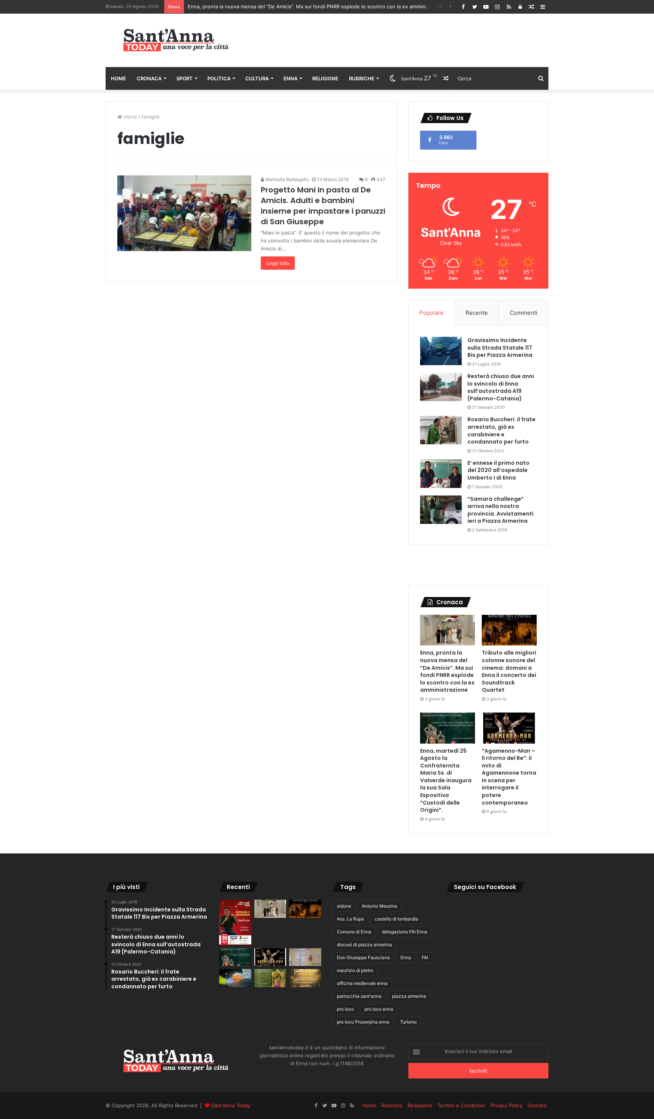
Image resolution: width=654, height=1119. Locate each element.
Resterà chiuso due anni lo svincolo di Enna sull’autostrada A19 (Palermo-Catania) (500, 387)
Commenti (523, 312)
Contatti (537, 1105)
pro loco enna (378, 1009)
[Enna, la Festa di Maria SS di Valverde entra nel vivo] (270, 978)
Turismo (408, 1022)
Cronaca (149, 78)
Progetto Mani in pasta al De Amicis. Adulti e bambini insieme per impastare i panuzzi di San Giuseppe (323, 205)
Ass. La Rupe (350, 919)
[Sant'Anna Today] (176, 40)
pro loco (345, 1009)
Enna (290, 78)
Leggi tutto (277, 263)
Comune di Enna (354, 932)
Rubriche (361, 78)
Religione (325, 78)
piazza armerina (409, 996)
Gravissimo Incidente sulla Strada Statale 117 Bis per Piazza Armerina (500, 347)
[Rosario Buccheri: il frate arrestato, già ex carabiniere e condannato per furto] (441, 430)
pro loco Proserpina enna (363, 1022)
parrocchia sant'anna (359, 996)
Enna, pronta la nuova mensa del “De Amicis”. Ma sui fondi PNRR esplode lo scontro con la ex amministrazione (318, 6)
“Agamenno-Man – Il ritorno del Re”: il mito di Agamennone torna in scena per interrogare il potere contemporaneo (509, 776)
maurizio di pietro (355, 970)
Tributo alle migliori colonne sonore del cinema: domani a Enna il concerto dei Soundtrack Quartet (509, 671)
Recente (477, 312)
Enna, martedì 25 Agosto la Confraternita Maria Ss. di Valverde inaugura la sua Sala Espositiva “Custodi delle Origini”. (446, 780)
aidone (344, 906)
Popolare (431, 312)
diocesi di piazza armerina (364, 944)
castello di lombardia (396, 919)
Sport (184, 78)
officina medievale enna (362, 983)
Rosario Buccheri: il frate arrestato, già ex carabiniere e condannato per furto (501, 430)
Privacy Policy (506, 1105)
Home (118, 78)
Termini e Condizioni (461, 1105)
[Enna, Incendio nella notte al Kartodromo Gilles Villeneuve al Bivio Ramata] (235, 978)
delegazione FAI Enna (404, 932)
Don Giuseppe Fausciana (363, 957)
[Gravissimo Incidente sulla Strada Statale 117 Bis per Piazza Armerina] (441, 351)
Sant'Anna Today (230, 1105)
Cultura (257, 78)
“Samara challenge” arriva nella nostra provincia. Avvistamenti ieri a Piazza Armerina (500, 510)
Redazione (420, 1105)
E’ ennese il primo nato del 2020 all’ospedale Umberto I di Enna (498, 470)
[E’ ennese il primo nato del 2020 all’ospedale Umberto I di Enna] (441, 473)
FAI (425, 957)
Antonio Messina (379, 906)
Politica (218, 78)
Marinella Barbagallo (286, 179)
